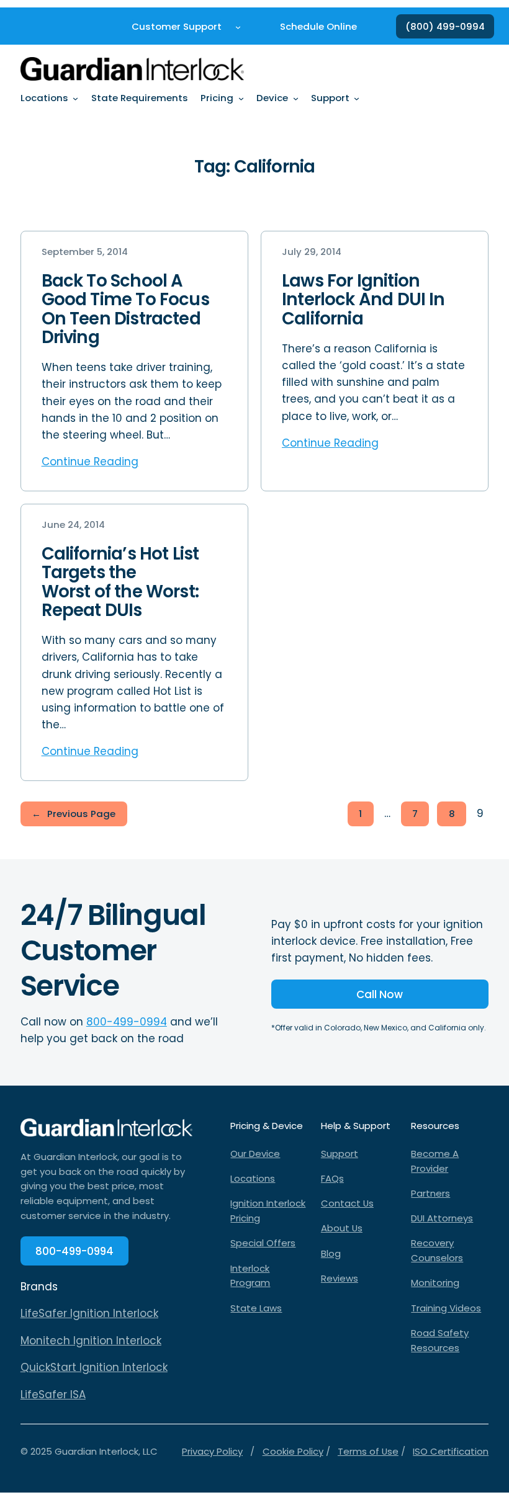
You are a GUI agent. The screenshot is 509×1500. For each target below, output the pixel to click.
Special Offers (262, 1242)
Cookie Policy (293, 1451)
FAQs (332, 1178)
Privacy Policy (212, 1451)
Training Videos (446, 1308)
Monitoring (435, 1282)
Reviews (339, 1278)
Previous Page (73, 813)
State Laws (256, 1308)
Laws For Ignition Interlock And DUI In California (363, 300)
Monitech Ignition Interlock (90, 1340)
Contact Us (347, 1203)
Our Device (255, 1153)
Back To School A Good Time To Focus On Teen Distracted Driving (125, 309)
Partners (430, 1193)
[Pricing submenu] (241, 98)
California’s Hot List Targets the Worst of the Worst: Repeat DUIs (120, 582)
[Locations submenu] (75, 98)
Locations (252, 1178)
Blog (331, 1253)
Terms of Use (368, 1451)
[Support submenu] (356, 98)
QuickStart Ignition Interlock (94, 1367)
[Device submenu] (296, 98)
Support (339, 1153)
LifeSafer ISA (53, 1394)
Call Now (379, 994)
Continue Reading (90, 461)
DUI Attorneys (442, 1218)
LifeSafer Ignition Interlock (89, 1313)
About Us (342, 1227)
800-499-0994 (126, 1021)
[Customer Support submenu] (238, 26)
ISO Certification (451, 1451)
